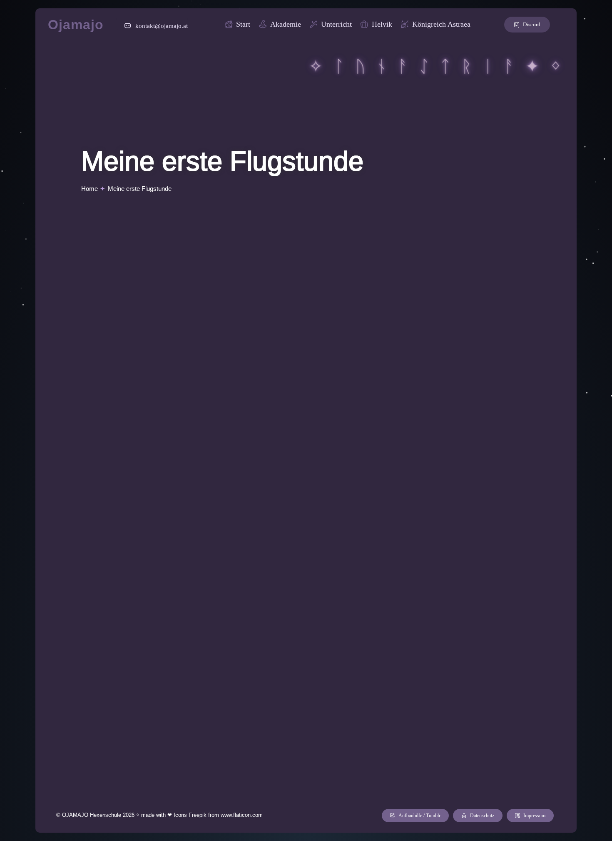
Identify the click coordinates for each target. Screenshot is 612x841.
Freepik (197, 815)
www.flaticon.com (242, 815)
